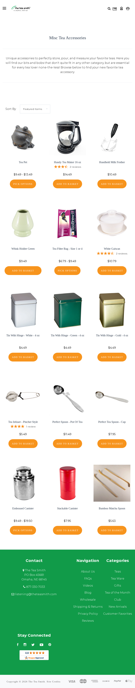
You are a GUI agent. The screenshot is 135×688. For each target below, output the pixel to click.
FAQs (88, 578)
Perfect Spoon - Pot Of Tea (67, 421)
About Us (88, 571)
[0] (128, 8)
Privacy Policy (88, 613)
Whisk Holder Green (23, 248)
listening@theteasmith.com (35, 594)
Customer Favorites (117, 613)
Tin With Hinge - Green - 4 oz (67, 335)
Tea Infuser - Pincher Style (23, 421)
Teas (117, 571)
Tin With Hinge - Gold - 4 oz (112, 335)
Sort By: (10, 109)
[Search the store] (109, 8)
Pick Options (23, 184)
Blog (87, 592)
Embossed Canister (23, 508)
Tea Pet (23, 162)
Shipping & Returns (87, 606)
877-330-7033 (35, 586)
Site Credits (54, 681)
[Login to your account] (121, 8)
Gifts (117, 585)
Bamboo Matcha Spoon (112, 508)
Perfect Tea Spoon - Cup (112, 421)
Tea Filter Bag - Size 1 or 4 (67, 248)
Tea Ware (117, 578)
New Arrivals (118, 606)
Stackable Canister (67, 508)
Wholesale (88, 599)
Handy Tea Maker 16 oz (67, 162)
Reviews (88, 620)
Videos (88, 585)
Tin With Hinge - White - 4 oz (23, 335)
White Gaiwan (112, 248)
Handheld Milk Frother (112, 162)
